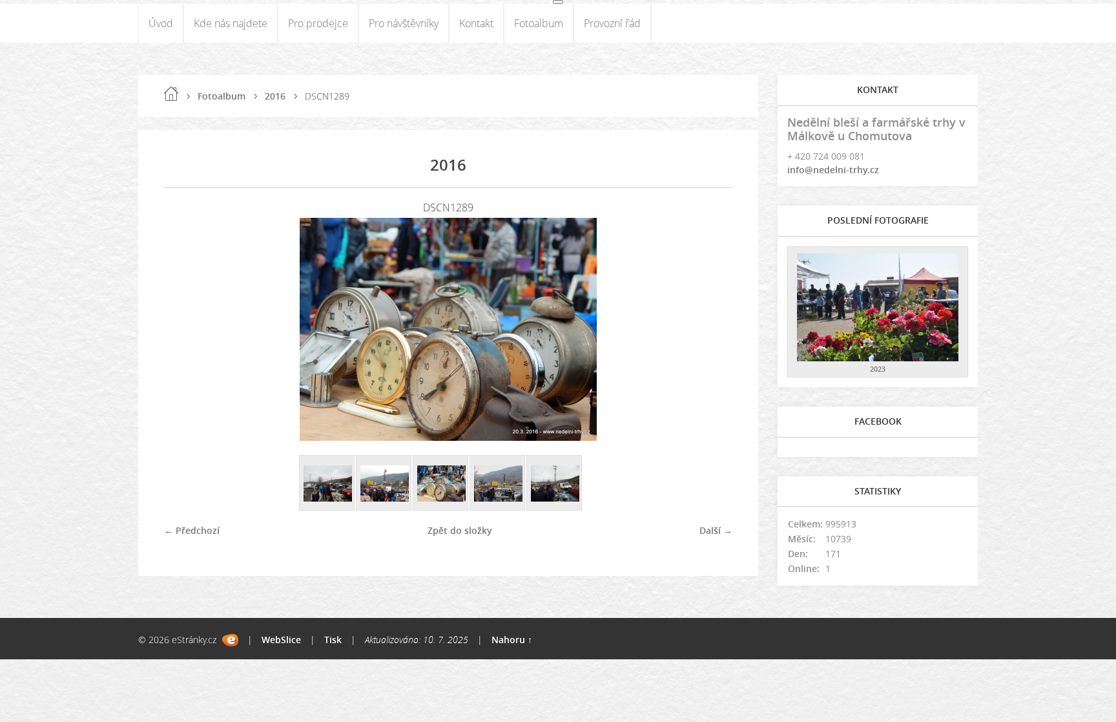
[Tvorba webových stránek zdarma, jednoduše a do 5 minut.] (230, 640)
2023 (877, 369)
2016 (275, 96)
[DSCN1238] (327, 483)
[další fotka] (711, 329)
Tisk (333, 639)
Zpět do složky (460, 530)
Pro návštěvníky (404, 23)
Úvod (161, 23)
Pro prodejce (318, 23)
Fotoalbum (538, 23)
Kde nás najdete (230, 23)
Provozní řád (612, 23)
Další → (715, 530)
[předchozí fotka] (185, 329)
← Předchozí (192, 530)
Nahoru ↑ (511, 639)
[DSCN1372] (555, 483)
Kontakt (476, 23)
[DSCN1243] (384, 483)
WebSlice (281, 639)
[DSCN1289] (441, 483)
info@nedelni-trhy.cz (833, 170)
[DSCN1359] (498, 483)
